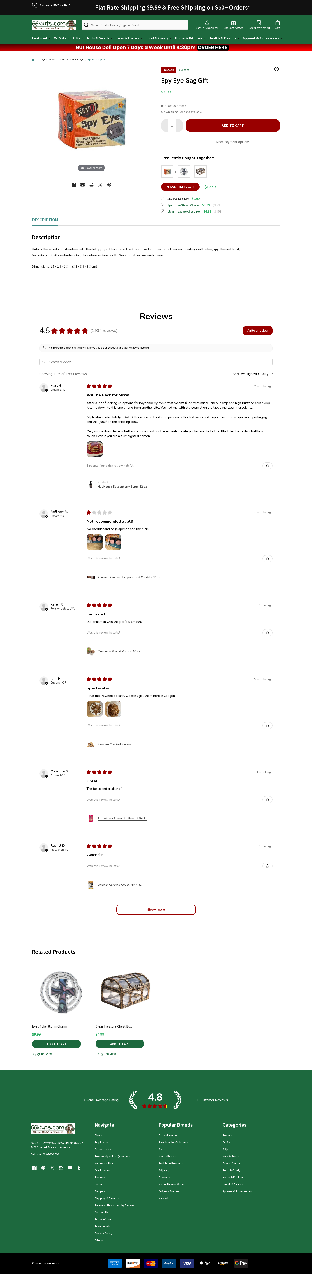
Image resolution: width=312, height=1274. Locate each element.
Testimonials (103, 1226)
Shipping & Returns (107, 1198)
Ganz (162, 1149)
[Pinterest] (109, 185)
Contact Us (101, 1212)
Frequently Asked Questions (113, 1156)
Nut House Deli (104, 1163)
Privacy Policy (103, 1233)
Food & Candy (157, 38)
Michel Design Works (172, 1184)
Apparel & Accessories (261, 38)
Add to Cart (233, 125)
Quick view (44, 1054)
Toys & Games (127, 38)
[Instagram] (61, 1168)
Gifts (76, 38)
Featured (39, 38)
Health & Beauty (222, 38)
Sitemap (100, 1240)
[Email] (82, 185)
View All (163, 1198)
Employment (103, 1142)
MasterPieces (167, 1156)
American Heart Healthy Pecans (114, 1205)
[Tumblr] (79, 1168)
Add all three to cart (180, 186)
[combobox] (135, 25)
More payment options (233, 142)
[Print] (91, 185)
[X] (100, 185)
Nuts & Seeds (98, 38)
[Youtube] (70, 1168)
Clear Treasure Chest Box (114, 1026)
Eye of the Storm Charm (49, 1026)
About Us (100, 1135)
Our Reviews (103, 1170)
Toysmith (164, 1177)
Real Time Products (171, 1163)
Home (98, 1184)
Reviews (100, 1177)
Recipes (100, 1191)
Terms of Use (103, 1219)
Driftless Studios (169, 1191)
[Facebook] (73, 185)
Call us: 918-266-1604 (55, 5)
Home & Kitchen (188, 38)
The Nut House (168, 1135)
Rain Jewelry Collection (173, 1142)
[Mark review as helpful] (267, 465)
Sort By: (238, 374)
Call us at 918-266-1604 (45, 1154)
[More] (49, 38)
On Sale (60, 38)
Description (45, 219)
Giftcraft (164, 1170)
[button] (156, 47)
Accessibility (103, 1149)
